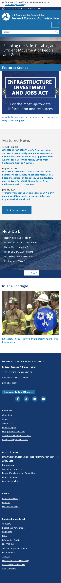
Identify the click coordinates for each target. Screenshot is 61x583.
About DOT (7, 523)
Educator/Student (10, 506)
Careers (5, 419)
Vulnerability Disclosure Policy (15, 560)
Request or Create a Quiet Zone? (20, 242)
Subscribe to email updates (18, 392)
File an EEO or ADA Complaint (18, 251)
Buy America (8, 465)
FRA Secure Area (9, 477)
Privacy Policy (8, 552)
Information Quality (11, 540)
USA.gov (6, 556)
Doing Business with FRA (13, 431)
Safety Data (7, 460)
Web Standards (9, 568)
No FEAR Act (8, 544)
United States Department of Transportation (23, 8)
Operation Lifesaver (11, 469)
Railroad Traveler (10, 498)
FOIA (4, 536)
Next (57, 91)
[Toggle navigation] (55, 25)
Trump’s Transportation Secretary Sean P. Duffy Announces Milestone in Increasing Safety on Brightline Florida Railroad (28, 196)
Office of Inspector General (14, 548)
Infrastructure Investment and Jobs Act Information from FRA (30, 456)
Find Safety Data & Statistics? (18, 256)
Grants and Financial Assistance (16, 435)
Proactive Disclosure (11, 481)
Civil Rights (7, 531)
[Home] (30, 17)
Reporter (6, 502)
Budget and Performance (14, 527)
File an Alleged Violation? (16, 247)
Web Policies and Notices (13, 564)
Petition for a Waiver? (14, 261)
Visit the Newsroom (17, 210)
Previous (4, 91)
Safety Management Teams (15, 439)
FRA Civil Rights (9, 427)
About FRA (7, 415)
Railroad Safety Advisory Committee (18, 473)
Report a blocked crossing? (17, 237)
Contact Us (7, 423)
